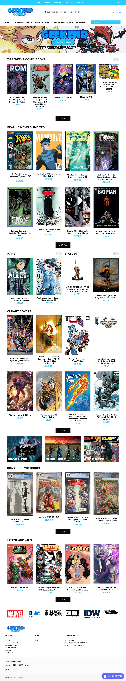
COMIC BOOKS (58, 22)
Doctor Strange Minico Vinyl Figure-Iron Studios (106, 297)
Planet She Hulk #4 (19, 587)
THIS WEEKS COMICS (22, 22)
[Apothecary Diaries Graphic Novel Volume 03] (49, 276)
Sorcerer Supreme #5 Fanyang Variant (106, 588)
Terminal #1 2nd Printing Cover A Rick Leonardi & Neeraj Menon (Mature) (40, 102)
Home (8, 22)
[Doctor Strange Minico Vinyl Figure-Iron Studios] (106, 275)
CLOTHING (80, 22)
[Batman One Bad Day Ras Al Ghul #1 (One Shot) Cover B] (106, 391)
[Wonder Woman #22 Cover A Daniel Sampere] (78, 564)
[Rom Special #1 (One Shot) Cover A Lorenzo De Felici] (17, 79)
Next (121, 39)
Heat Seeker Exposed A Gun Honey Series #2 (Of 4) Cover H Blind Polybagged (49, 360)
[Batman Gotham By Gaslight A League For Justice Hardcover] (106, 151)
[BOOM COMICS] (72, 614)
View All (63, 119)
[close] (118, 2)
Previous (4, 39)
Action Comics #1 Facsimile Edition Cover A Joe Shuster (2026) (109, 86)
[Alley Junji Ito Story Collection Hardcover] (20, 276)
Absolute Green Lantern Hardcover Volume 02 (77, 176)
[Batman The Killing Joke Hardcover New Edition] (78, 207)
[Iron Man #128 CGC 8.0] (49, 492)
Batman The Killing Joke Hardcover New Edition (77, 232)
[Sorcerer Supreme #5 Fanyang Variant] (106, 564)
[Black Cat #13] (86, 79)
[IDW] (92, 614)
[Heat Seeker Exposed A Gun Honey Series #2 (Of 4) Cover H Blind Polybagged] (49, 334)
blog (36, 640)
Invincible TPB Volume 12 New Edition (49, 175)
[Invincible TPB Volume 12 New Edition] (49, 150)
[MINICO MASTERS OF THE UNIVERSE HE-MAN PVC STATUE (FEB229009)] (77, 271)
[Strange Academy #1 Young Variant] (78, 335)
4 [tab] (66, 52)
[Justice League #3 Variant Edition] (49, 391)
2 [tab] (62, 52)
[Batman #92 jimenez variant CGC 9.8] (20, 494)
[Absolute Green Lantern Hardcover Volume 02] (78, 151)
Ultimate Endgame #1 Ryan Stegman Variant (19, 359)
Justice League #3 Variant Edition (49, 416)
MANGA (70, 22)
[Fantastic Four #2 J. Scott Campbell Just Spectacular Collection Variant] (78, 391)
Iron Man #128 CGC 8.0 (49, 517)
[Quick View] (10, 69)
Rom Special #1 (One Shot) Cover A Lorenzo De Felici (17, 100)
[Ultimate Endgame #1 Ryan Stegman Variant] (20, 335)
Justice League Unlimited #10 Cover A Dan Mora (49, 589)
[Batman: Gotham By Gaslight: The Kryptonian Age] (20, 207)
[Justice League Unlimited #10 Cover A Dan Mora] (49, 564)
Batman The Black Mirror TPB (49, 231)
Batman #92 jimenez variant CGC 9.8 (20, 520)
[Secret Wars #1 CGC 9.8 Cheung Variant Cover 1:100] (78, 493)
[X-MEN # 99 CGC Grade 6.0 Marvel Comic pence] (106, 493)
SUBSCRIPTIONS (42, 22)
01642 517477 (75, 12)
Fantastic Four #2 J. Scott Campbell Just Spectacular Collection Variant (77, 417)
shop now (80, 2)
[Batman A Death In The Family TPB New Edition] (106, 207)
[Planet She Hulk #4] (20, 564)
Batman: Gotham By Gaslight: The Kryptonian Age (20, 233)
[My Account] (114, 12)
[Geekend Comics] (20, 12)
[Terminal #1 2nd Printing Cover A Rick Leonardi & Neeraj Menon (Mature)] (40, 79)
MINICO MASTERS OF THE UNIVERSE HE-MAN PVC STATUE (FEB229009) (77, 289)
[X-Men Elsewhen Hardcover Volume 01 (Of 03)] (20, 150)
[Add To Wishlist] (10, 65)
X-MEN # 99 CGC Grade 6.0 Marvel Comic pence (106, 520)
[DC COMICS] (34, 614)
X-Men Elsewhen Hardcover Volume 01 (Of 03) (20, 176)
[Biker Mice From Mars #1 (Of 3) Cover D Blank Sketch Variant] (106, 335)
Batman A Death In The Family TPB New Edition (106, 232)
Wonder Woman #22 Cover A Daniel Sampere (77, 589)
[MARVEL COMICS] (15, 614)
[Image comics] (53, 613)
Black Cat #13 (86, 97)
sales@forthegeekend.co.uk (77, 643)
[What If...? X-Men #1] (63, 79)
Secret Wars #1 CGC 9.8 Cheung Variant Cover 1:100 (77, 519)
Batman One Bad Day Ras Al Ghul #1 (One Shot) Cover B (106, 417)
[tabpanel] (63, 39)
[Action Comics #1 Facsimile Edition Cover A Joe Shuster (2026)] (109, 71)
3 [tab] (64, 52)
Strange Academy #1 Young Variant (78, 360)
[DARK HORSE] (111, 612)
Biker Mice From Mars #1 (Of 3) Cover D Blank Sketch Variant (106, 361)
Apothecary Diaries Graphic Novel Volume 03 (49, 299)
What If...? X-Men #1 (63, 98)
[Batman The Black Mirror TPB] (49, 206)
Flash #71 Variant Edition (20, 415)
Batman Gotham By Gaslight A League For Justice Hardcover (106, 177)
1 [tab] (59, 52)
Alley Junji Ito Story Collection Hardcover (20, 299)
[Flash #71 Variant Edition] (20, 391)
